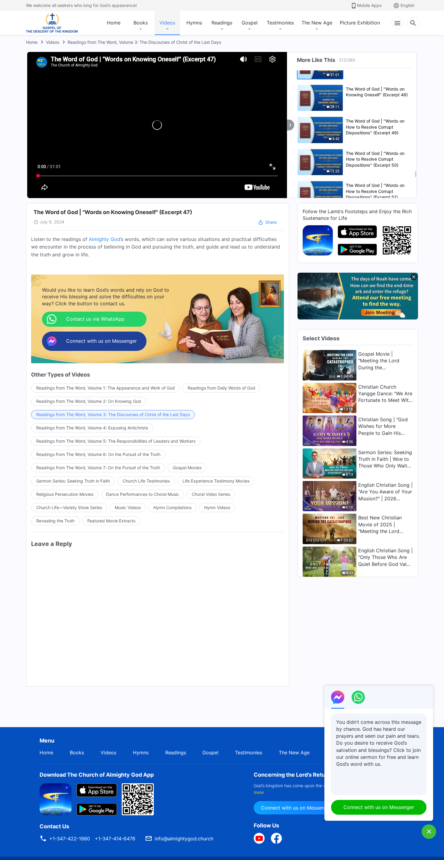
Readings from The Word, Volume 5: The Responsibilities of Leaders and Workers (115, 441)
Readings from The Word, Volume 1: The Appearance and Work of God (105, 387)
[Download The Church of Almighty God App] (56, 799)
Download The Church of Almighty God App (97, 775)
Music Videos (128, 507)
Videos (167, 23)
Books (141, 23)
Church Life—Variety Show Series (69, 507)
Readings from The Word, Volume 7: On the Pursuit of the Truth (98, 467)
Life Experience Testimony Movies (215, 480)
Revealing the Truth (55, 520)
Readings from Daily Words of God (221, 387)
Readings (221, 23)
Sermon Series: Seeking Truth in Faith (73, 480)
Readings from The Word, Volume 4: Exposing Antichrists (92, 427)
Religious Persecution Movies (64, 494)
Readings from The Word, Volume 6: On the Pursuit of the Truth (98, 454)
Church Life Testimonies (146, 480)
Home (114, 23)
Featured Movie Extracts (111, 520)
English (407, 5)
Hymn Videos (217, 507)
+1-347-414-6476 (115, 839)
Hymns (194, 23)
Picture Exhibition (360, 23)
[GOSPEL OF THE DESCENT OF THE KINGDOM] (52, 23)
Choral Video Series (211, 494)
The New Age (316, 23)
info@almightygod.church (184, 839)
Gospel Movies (187, 467)
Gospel (250, 23)
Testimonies (280, 23)
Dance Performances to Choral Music (142, 494)
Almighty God (104, 239)
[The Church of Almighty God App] (318, 240)
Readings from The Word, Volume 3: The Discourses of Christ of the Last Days (144, 42)
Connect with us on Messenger (296, 808)
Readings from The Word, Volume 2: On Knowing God (88, 401)
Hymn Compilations (172, 507)
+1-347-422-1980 (69, 839)
